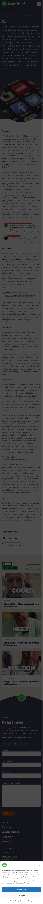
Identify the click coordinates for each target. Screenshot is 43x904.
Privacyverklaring (26, 901)
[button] (39, 865)
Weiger (21, 896)
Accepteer (21, 889)
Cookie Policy (14, 901)
